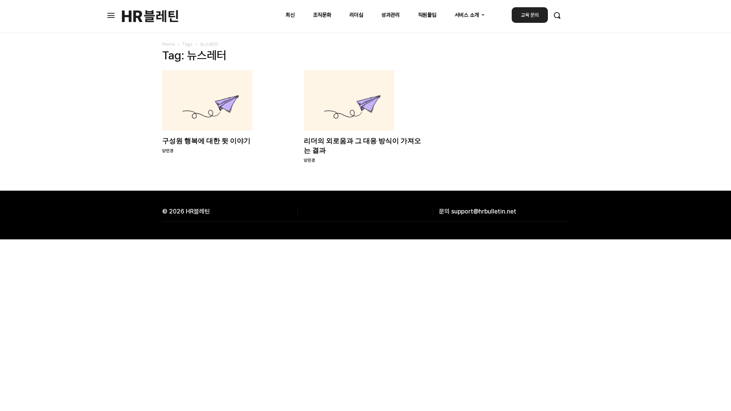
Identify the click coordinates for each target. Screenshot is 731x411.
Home (168, 44)
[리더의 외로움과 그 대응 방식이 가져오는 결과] (365, 100)
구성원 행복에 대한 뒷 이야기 (206, 141)
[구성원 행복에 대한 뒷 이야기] (224, 100)
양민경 (168, 150)
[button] (557, 15)
